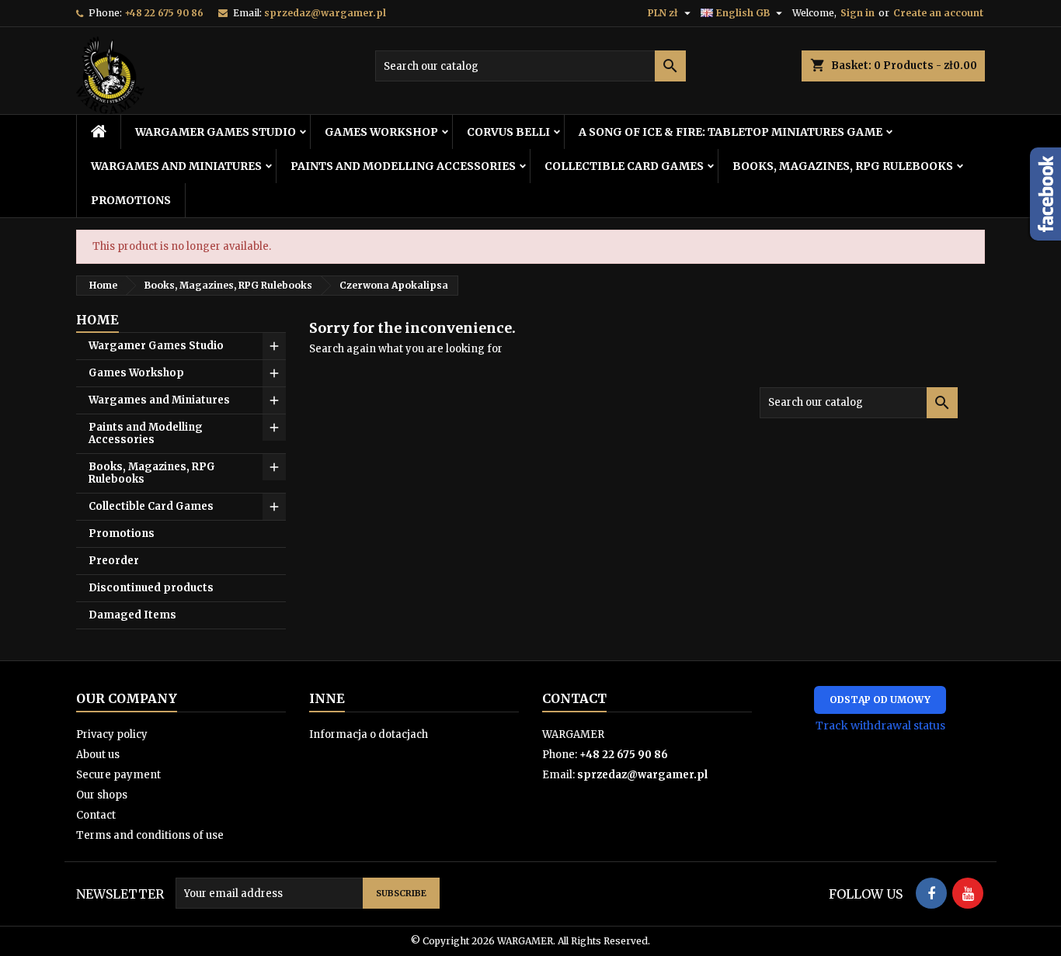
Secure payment (118, 774)
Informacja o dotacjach (368, 734)
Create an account (938, 13)
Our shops (101, 795)
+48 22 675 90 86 (164, 13)
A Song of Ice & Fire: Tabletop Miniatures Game (730, 132)
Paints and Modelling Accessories (403, 166)
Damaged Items (132, 615)
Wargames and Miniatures (176, 166)
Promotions (131, 200)
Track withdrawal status (880, 726)
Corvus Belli (508, 132)
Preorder (114, 560)
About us (98, 754)
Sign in (857, 13)
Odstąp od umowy (880, 699)
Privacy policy (112, 734)
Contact (96, 815)
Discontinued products (151, 587)
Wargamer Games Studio (215, 132)
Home (97, 319)
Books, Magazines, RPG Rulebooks (842, 166)
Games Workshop (381, 132)
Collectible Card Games (624, 166)
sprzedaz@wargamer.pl (325, 13)
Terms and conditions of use (150, 835)
